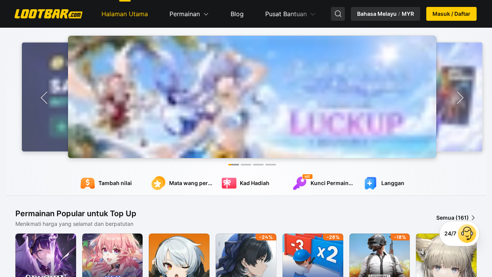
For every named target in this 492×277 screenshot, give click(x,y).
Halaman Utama (124, 14)
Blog (237, 14)
